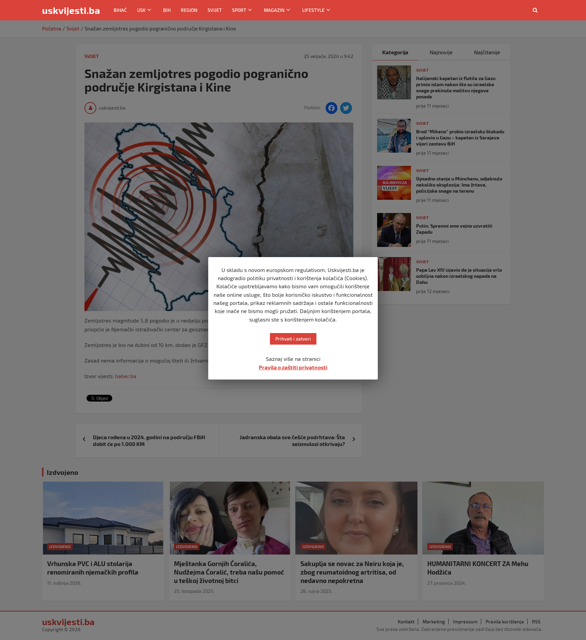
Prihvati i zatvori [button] (293, 339)
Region (189, 10)
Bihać (120, 10)
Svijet (215, 10)
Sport (239, 10)
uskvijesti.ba (71, 10)
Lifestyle (313, 10)
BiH (167, 10)
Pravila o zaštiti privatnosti (293, 367)
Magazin (274, 10)
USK (141, 10)
